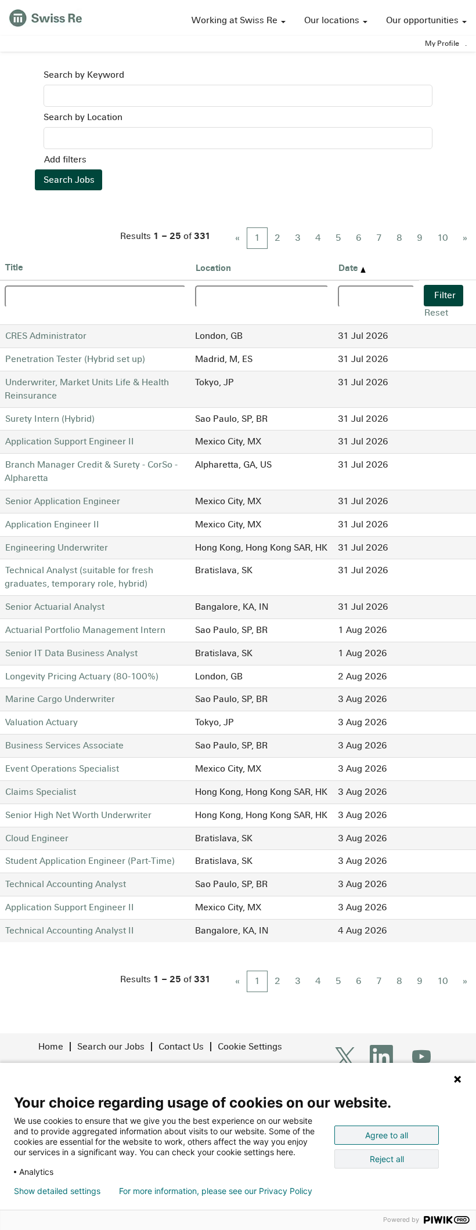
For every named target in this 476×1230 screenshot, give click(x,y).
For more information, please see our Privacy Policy (215, 1191)
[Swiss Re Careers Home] (45, 16)
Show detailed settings (57, 1191)
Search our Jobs (111, 1046)
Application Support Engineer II (69, 441)
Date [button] (349, 267)
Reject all (387, 1159)
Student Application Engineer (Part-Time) (90, 860)
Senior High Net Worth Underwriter (78, 814)
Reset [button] (436, 312)
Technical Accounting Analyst (65, 883)
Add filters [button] (65, 159)
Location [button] (213, 267)
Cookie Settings (250, 1046)
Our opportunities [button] (423, 20)
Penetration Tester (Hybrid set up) (75, 358)
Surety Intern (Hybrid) (50, 418)
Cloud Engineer (36, 838)
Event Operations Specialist (62, 768)
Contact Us (181, 1046)
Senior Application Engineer (62, 501)
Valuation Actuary (41, 722)
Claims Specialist (40, 791)
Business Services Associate (64, 745)
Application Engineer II (52, 524)
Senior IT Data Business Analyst (71, 653)
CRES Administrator (45, 335)
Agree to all (386, 1135)
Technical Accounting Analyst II (69, 930)
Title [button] (14, 267)
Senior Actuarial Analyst (54, 606)
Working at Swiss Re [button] (236, 20)
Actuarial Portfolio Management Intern (85, 629)
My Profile (442, 43)
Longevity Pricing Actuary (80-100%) (81, 676)
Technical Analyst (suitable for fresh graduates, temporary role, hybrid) (79, 577)
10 (442, 237)
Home (50, 1046)
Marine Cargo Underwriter (60, 698)
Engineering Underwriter (56, 547)
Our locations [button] (333, 20)
